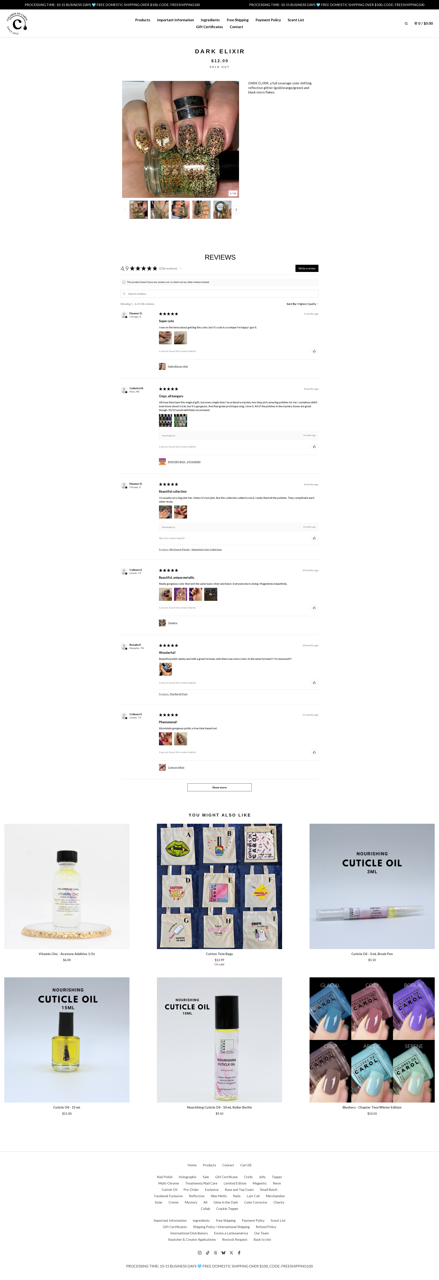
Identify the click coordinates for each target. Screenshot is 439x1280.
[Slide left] (125, 210)
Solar (158, 1202)
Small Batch (268, 1190)
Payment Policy (268, 20)
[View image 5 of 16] (222, 210)
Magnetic (260, 1183)
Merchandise (275, 1196)
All (205, 1202)
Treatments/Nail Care (201, 1183)
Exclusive (212, 1190)
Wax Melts (219, 1196)
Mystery (191, 1202)
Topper (277, 1177)
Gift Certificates (209, 27)
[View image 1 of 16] (139, 210)
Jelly (262, 1177)
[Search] (406, 23)
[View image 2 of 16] (160, 210)
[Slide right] (236, 210)
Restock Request (234, 1239)
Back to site (262, 1239)
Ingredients (210, 20)
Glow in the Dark (225, 1202)
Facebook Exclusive (168, 1196)
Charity (279, 1202)
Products (142, 20)
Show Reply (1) (168, 435)
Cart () (245, 1165)
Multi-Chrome (168, 1183)
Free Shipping (238, 20)
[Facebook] (239, 1252)
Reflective (197, 1196)
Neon (277, 1183)
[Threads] (215, 1252)
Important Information (175, 20)
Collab (205, 1209)
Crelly (248, 1177)
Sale (206, 1177)
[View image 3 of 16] (180, 210)
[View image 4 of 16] (201, 210)
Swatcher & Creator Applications (192, 1239)
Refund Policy (266, 1227)
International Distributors (189, 1233)
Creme (174, 1202)
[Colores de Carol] (17, 23)
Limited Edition (235, 1183)
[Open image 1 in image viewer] (180, 139)
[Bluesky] (223, 1252)
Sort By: (292, 303)
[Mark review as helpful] (314, 351)
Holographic (188, 1177)
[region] (219, 4)
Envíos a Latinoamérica (231, 1233)
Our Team (261, 1233)
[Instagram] (199, 1252)
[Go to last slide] (127, 139)
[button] (180, 268)
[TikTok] (207, 1252)
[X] (231, 1252)
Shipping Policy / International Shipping (221, 1227)
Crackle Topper (227, 1209)
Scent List (296, 20)
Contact (236, 27)
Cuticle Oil (169, 1190)
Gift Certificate (226, 1177)
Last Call (253, 1196)
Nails (237, 1196)
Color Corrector (255, 1202)
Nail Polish (165, 1177)
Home (192, 1165)
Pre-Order (191, 1190)
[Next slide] (234, 139)
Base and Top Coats (239, 1190)
